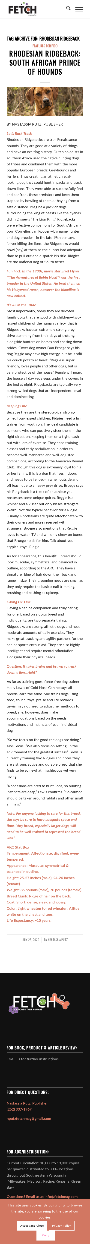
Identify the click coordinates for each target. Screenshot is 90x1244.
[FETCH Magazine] (37, 9)
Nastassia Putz (58, 940)
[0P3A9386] (45, 101)
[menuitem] (66, 9)
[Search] (66, 9)
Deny (45, 1235)
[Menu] (77, 9)
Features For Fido (45, 45)
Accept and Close (32, 1225)
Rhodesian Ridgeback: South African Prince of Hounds (45, 62)
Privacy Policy (61, 1225)
